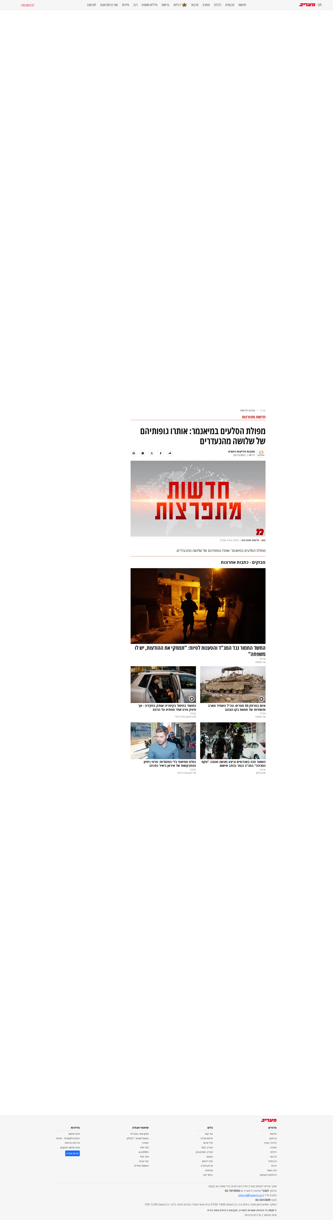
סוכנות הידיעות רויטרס (241, 451)
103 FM (144, 1147)
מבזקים (273, 1138)
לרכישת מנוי (27, 5)
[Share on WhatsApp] (143, 453)
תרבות (194, 5)
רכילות (177, 4)
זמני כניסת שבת (109, 5)
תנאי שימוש (74, 1133)
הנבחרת (229, 5)
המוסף (209, 1156)
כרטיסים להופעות (268, 1174)
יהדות (274, 1165)
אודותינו (209, 1170)
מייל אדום (208, 1142)
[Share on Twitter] (152, 453)
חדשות (242, 5)
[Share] (170, 453)
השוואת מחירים (141, 1165)
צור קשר (208, 1133)
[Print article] (134, 453)
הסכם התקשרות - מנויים (68, 1138)
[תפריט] (320, 5)
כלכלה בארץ (270, 1142)
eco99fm (144, 1152)
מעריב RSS (207, 1147)
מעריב (263, 410)
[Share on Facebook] (161, 453)
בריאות (165, 5)
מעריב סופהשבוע (204, 1152)
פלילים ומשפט (149, 5)
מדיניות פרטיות (72, 1142)
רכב (135, 5)
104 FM (144, 1156)
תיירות (125, 5)
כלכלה (217, 5)
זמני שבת (144, 1161)
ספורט (206, 5)
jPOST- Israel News (138, 1138)
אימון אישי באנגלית (139, 1133)
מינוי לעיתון (207, 1161)
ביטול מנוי (208, 1174)
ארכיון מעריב (206, 1165)
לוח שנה (91, 5)
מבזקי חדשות (247, 410)
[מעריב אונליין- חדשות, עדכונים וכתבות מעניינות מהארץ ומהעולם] (307, 4)
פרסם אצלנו (207, 1138)
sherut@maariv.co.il (251, 1195)
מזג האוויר (272, 1170)
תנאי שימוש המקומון (70, 1147)
